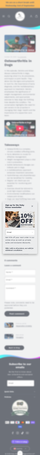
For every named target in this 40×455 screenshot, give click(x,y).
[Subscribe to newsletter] (32, 232)
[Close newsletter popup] (32, 206)
